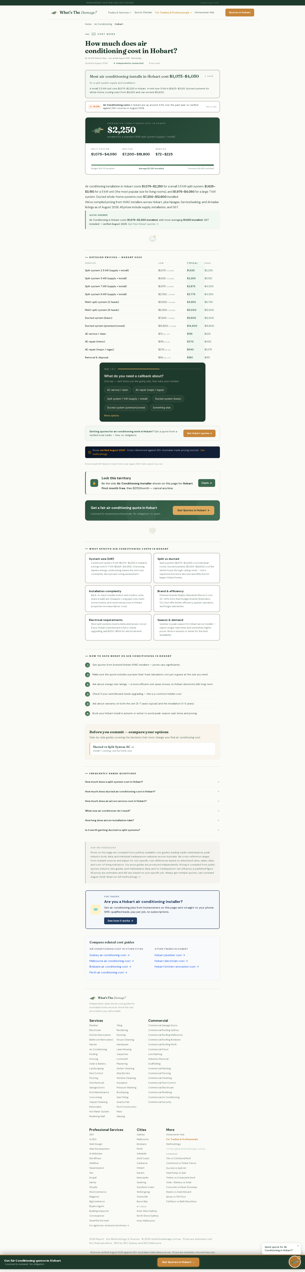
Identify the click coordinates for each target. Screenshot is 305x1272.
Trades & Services (118, 12)
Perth (140, 1148)
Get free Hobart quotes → (143, 224)
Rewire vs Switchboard (178, 1191)
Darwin (140, 1172)
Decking (121, 1034)
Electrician (95, 1030)
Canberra (142, 1163)
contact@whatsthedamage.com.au (185, 1148)
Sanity (92, 1182)
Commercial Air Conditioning (164, 1097)
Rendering (122, 1030)
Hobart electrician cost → (171, 961)
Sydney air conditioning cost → (109, 955)
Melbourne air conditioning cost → (111, 961)
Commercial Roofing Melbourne (165, 1034)
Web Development (99, 1148)
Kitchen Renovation (100, 1034)
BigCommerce (97, 1201)
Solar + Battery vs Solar (179, 1182)
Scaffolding (154, 1063)
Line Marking (155, 1054)
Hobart (140, 1167)
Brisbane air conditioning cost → (110, 966)
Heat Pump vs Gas (176, 1172)
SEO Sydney (130, 1243)
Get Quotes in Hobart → (193, 510)
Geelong (141, 1182)
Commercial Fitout (158, 1049)
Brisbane (141, 1144)
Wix (91, 1172)
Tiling (119, 1025)
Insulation (122, 1082)
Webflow (94, 1163)
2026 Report (96, 1239)
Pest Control (96, 1073)
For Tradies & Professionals (172, 12)
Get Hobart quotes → (199, 433)
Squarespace (96, 1167)
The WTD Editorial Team (97, 58)
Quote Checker (143, 12)
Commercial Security (159, 1102)
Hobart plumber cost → (170, 955)
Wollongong (143, 1191)
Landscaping (96, 1068)
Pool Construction (126, 1106)
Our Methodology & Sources (123, 1239)
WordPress (95, 1158)
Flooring (93, 1078)
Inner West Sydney (147, 1210)
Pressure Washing (126, 1087)
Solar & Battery (97, 1063)
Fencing (93, 1058)
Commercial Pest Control (162, 1082)
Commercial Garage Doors (162, 1025)
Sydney (141, 1134)
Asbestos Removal (158, 1058)
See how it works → (120, 921)
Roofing (93, 1054)
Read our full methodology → (124, 876)
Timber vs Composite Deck (180, 1177)
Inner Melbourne (146, 1220)
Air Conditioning (103, 24)
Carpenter (122, 1054)
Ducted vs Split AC (176, 1168)
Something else (162, 407)
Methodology (136, 58)
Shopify (93, 1187)
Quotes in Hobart (240, 12)
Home (88, 24)
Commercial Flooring (159, 1073)
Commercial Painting (159, 1068)
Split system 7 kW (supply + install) (127, 398)
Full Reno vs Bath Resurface (181, 1201)
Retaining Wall (97, 1116)
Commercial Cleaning (160, 1078)
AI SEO (93, 1139)
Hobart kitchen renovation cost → (177, 966)
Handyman (122, 1044)
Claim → (206, 483)
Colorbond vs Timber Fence (181, 1163)
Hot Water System (99, 1111)
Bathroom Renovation (101, 1039)
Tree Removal (96, 1082)
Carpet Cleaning (98, 1102)
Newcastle (142, 1177)
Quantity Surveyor (99, 1220)
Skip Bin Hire (123, 1073)
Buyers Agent (96, 1206)
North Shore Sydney (148, 1215)
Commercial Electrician (161, 1087)
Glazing (121, 1116)
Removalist (95, 1106)
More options (111, 415)
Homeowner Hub (204, 12)
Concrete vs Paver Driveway (181, 1187)
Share (210, 76)
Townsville (142, 1196)
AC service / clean (117, 389)
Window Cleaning (126, 1078)
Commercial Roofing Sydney (163, 1030)
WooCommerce (97, 1191)
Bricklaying (123, 1092)
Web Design (95, 1144)
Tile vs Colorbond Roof (178, 1158)
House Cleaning (125, 1039)
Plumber (93, 1025)
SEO (91, 1134)
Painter (93, 1044)
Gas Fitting (122, 1097)
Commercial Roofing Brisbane (164, 1039)
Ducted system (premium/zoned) (126, 407)
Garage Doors (97, 1087)
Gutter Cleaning (125, 1068)
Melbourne (143, 1139)
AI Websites (95, 1153)
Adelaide (141, 1153)
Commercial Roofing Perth (162, 1044)
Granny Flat (123, 1102)
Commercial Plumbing (160, 1092)
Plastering (122, 1063)
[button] (152, 782)
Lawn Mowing (124, 1049)
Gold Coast (143, 1158)
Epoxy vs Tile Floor (176, 1196)
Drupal (93, 1177)
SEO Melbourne (152, 1243)
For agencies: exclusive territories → (109, 1225)
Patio (119, 1111)
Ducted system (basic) (168, 398)
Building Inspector (99, 1210)
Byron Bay (142, 1201)
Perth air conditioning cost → (108, 972)
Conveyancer (96, 1215)
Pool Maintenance (99, 1092)
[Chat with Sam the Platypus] (295, 1262)
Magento (94, 1196)
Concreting (95, 1097)
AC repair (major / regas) (150, 389)
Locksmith (122, 1058)
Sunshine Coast (145, 1187)
